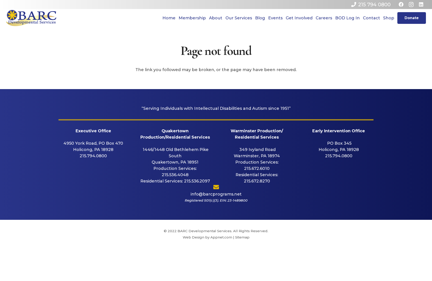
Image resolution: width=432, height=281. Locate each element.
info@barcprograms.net (216, 194)
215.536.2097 (197, 181)
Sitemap (242, 237)
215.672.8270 (257, 181)
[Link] (31, 18)
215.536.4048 (175, 174)
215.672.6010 (257, 168)
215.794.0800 (93, 155)
